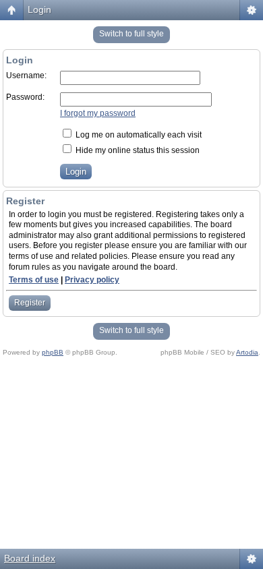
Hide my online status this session (137, 150)
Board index (29, 558)
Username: (26, 75)
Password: (25, 97)
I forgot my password (98, 113)
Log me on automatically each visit (138, 135)
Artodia (247, 352)
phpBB (52, 352)
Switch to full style (131, 33)
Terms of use (34, 279)
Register (29, 302)
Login (39, 9)
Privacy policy (92, 279)
